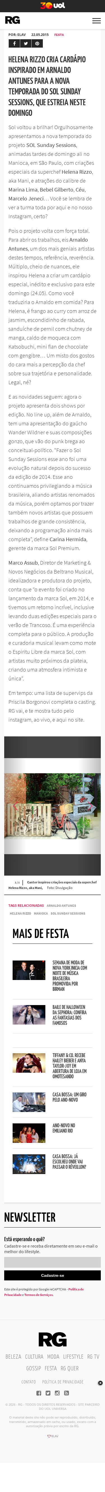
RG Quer (70, 1368)
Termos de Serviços (38, 1295)
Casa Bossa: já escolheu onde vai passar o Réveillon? (69, 1162)
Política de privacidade (62, 1382)
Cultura (34, 1357)
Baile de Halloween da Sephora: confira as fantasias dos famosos (70, 1015)
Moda (53, 1357)
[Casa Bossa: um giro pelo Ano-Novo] (29, 1110)
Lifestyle (73, 1357)
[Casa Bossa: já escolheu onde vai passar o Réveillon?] (29, 1172)
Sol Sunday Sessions (68, 913)
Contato (29, 1382)
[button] (89, 806)
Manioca (41, 913)
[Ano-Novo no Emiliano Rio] (29, 1141)
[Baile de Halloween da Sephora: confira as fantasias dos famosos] (29, 1023)
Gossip (33, 1368)
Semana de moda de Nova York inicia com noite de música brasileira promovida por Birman (70, 976)
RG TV (93, 1357)
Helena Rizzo (20, 913)
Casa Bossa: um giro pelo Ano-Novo (70, 1097)
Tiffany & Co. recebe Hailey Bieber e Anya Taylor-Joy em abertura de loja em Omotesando (70, 1066)
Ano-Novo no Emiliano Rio (64, 1128)
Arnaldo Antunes (61, 905)
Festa (59, 35)
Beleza (14, 1357)
